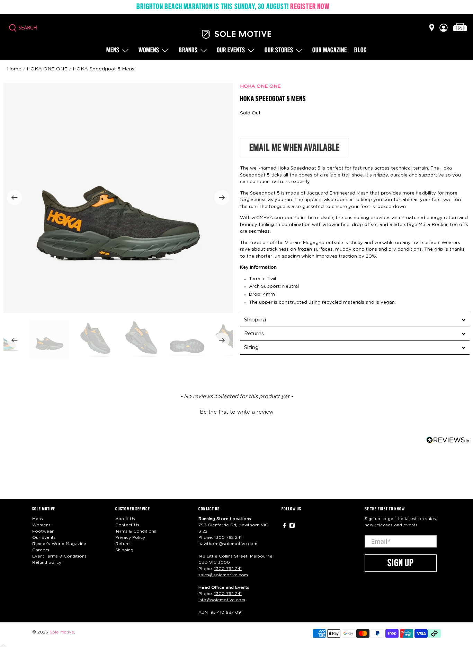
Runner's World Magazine (59, 544)
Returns (123, 544)
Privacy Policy (130, 537)
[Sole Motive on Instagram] (292, 527)
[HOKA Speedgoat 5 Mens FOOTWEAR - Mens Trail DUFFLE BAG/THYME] (118, 198)
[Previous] (14, 197)
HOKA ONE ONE (260, 86)
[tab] (355, 320)
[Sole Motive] (236, 34)
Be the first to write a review (237, 412)
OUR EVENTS (231, 51)
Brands (188, 51)
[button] (236, 411)
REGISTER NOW (309, 6)
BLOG (360, 51)
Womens (149, 51)
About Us (125, 519)
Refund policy (46, 562)
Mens (112, 51)
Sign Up (400, 563)
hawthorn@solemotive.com (227, 544)
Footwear (43, 531)
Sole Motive (62, 632)
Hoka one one (47, 69)
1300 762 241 (228, 537)
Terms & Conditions (135, 531)
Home (14, 69)
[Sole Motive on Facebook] (284, 527)
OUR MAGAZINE (329, 51)
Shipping (124, 550)
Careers (40, 550)
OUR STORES (279, 51)
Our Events (44, 537)
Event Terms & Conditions (59, 556)
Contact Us (127, 525)
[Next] (222, 197)
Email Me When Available (294, 148)
